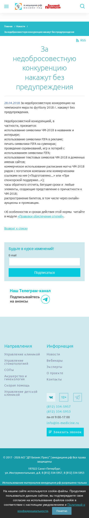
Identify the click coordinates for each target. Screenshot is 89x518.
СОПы (9, 369)
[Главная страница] (28, 6)
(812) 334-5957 (59, 406)
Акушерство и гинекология (15, 378)
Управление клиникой (22, 354)
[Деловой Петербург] (56, 6)
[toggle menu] (6, 6)
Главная (8, 26)
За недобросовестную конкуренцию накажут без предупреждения (39, 32)
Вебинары (55, 360)
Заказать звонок (67, 432)
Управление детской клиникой (20, 393)
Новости (20, 26)
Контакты (54, 379)
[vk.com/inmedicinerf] (51, 397)
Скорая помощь (17, 385)
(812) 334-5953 (59, 411)
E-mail (12, 255)
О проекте (55, 373)
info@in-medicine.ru (63, 423)
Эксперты (54, 366)
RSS (83, 40)
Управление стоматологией (16, 362)
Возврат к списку (16, 228)
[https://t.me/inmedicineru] (77, 397)
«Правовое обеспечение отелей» (41, 216)
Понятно (61, 511)
